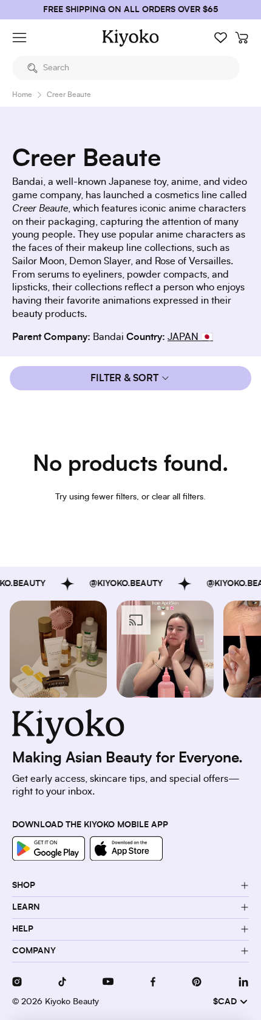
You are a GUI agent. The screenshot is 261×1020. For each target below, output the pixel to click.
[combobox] (126, 68)
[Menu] (19, 37)
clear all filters (177, 497)
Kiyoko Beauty (72, 1002)
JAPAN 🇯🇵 (190, 337)
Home (22, 94)
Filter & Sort (124, 378)
